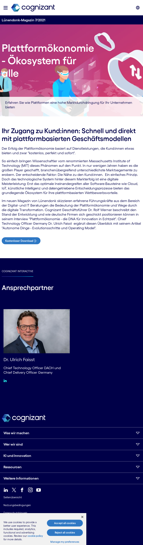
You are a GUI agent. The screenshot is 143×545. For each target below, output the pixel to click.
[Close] (82, 517)
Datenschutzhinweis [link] (15, 512)
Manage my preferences (64, 541)
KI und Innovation (17, 456)
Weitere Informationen (21, 478)
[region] (43, 529)
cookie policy (35, 535)
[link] (33, 8)
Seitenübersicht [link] (12, 497)
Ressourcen (12, 467)
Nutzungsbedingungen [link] (17, 505)
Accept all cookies (65, 523)
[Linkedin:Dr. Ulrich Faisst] (6, 380)
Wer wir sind (13, 444)
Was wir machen (16, 433)
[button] (138, 7)
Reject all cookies (65, 532)
